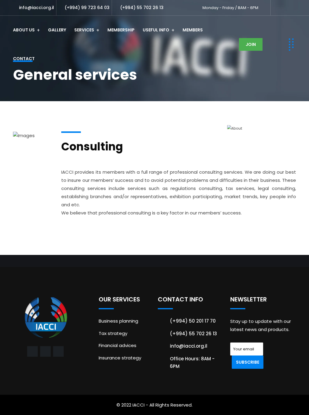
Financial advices (117, 345)
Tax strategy (113, 333)
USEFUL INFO (156, 30)
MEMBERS (193, 30)
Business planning (118, 321)
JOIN (251, 44)
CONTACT (24, 59)
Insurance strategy (120, 358)
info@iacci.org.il (36, 8)
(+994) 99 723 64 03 (87, 8)
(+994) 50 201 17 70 (193, 321)
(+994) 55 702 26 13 (142, 8)
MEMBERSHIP (121, 30)
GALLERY (57, 30)
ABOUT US (24, 30)
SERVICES (84, 30)
